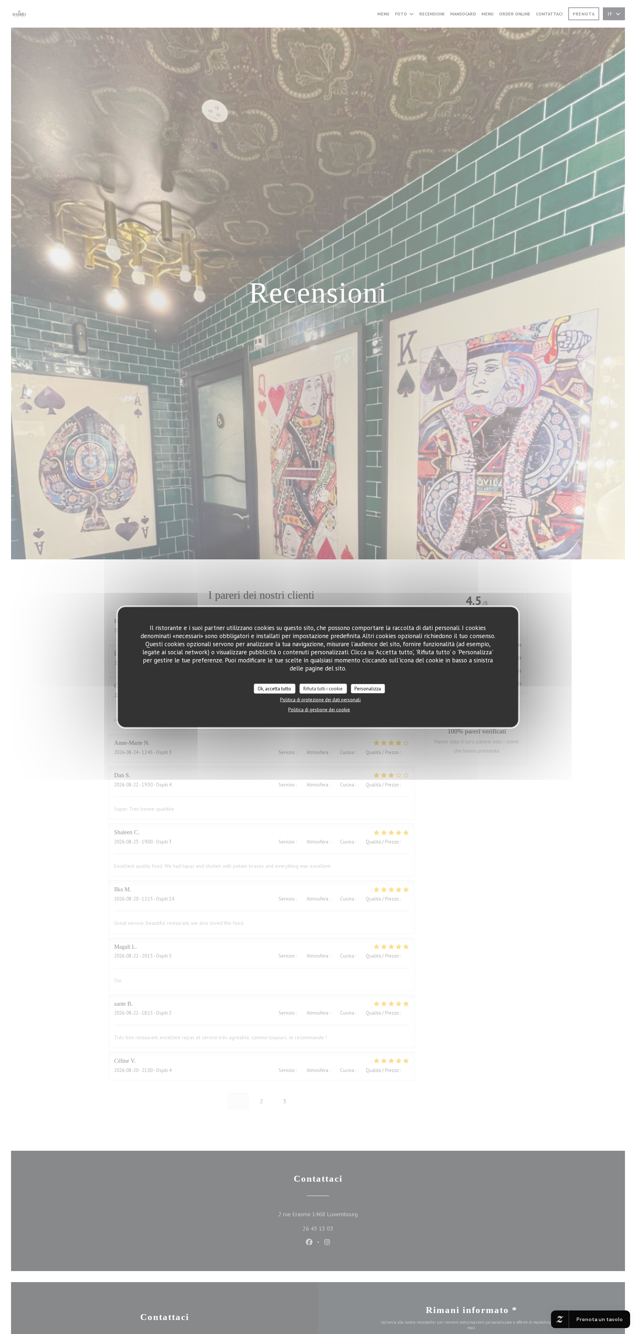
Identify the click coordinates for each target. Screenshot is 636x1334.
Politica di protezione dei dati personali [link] (320, 700)
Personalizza (367, 688)
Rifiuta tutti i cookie (323, 688)
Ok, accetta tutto (274, 688)
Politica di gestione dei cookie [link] (319, 710)
